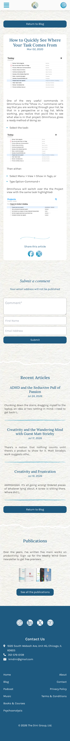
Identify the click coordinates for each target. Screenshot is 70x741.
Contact (62, 681)
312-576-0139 (16, 654)
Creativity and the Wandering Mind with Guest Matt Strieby (35, 431)
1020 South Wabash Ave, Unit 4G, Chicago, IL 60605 (34, 648)
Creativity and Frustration (35, 471)
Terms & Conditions (54, 696)
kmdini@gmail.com (20, 659)
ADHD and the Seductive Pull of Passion (35, 389)
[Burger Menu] (6, 5)
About (63, 674)
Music (7, 696)
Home (7, 674)
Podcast (8, 689)
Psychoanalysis (12, 710)
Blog (6, 681)
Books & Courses (14, 703)
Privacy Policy (58, 689)
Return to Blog (35, 23)
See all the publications (35, 592)
